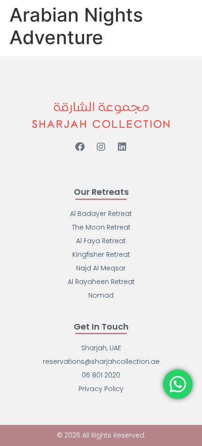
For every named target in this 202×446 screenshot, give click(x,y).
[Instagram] (101, 147)
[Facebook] (79, 147)
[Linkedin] (122, 147)
